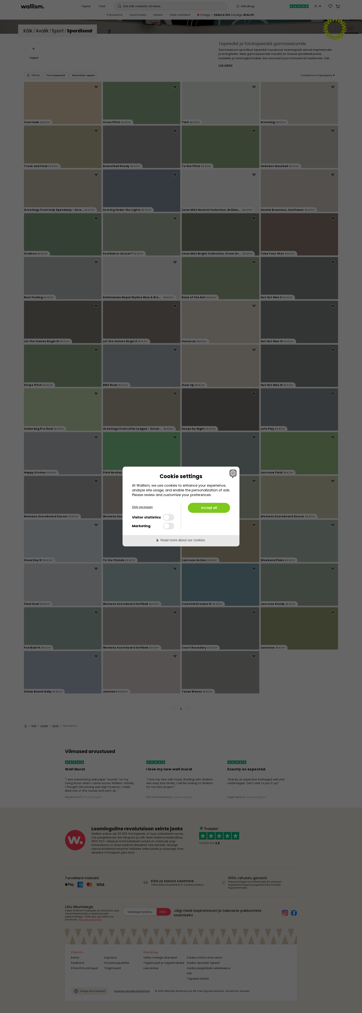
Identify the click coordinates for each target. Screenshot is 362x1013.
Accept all (209, 508)
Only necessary (142, 507)
